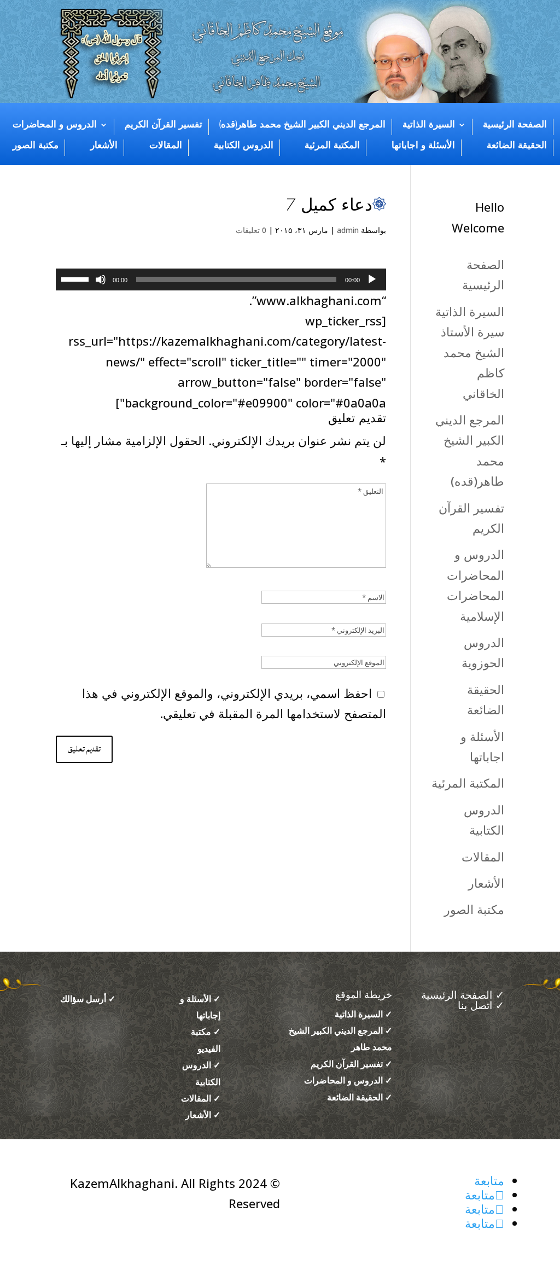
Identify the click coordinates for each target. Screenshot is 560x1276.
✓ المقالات (200, 1098)
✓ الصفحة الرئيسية (461, 995)
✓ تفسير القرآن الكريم (351, 1064)
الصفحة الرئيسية (515, 124)
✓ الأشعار (202, 1115)
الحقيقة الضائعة (517, 145)
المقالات (165, 145)
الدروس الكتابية (243, 145)
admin (348, 230)
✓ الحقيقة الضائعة (359, 1097)
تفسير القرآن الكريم (163, 124)
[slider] (76, 278)
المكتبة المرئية (332, 145)
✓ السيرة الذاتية (363, 1014)
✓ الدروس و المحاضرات (348, 1080)
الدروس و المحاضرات (55, 124)
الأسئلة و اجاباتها (423, 145)
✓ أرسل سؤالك (87, 999)
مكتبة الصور (36, 145)
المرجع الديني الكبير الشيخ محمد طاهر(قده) (302, 124)
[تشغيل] (371, 279)
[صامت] (100, 279)
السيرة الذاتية (428, 124)
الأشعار (104, 145)
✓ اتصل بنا (481, 1006)
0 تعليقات (251, 230)
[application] (221, 279)
